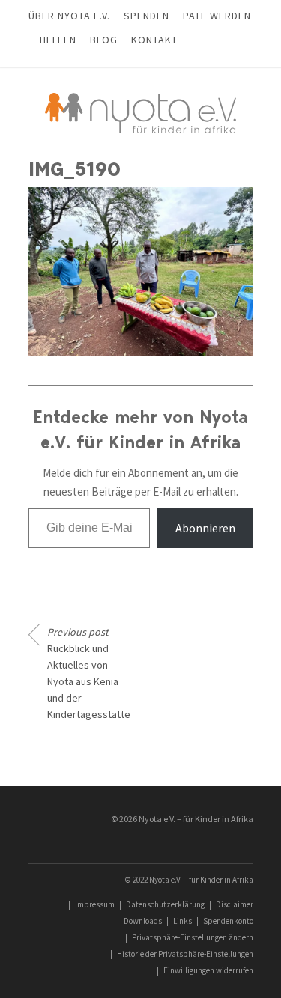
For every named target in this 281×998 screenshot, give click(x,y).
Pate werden (217, 15)
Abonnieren (205, 527)
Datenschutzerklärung (165, 904)
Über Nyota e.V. (69, 15)
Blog (104, 39)
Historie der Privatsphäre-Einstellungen (185, 954)
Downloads (143, 921)
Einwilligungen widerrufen (208, 970)
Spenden (146, 15)
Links (182, 921)
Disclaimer (234, 904)
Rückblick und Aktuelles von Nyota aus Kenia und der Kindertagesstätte (88, 673)
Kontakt (154, 39)
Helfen (58, 39)
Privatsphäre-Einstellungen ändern (192, 937)
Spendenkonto (228, 921)
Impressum (95, 904)
